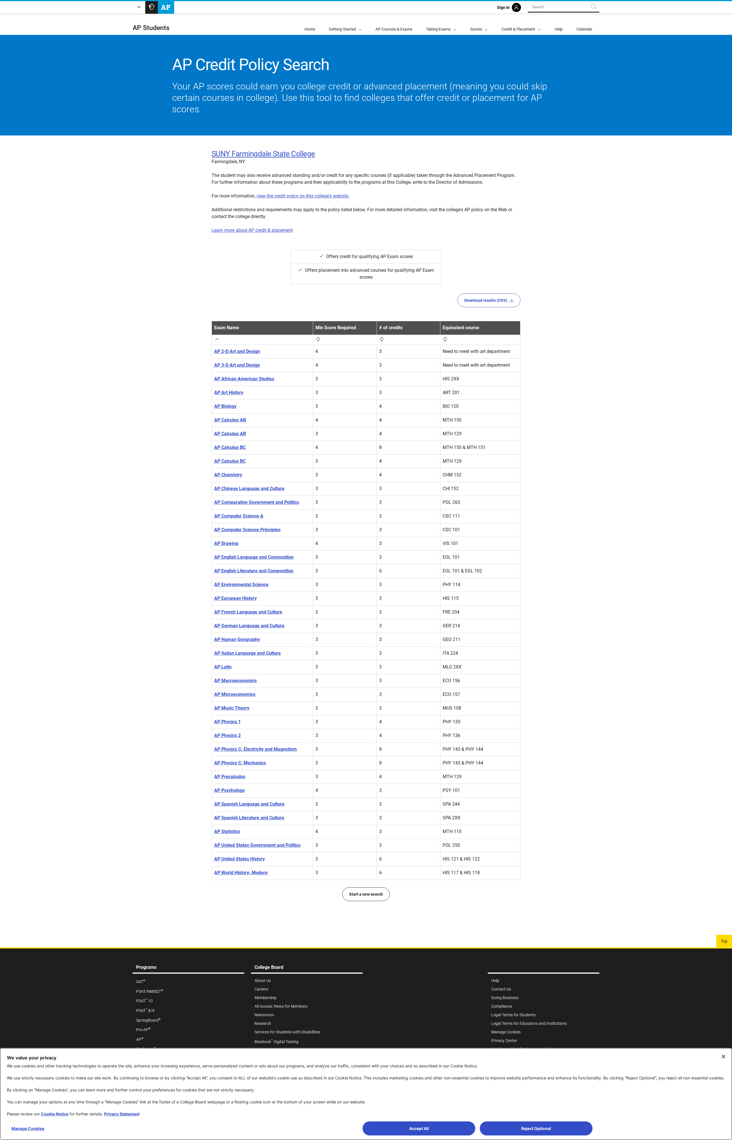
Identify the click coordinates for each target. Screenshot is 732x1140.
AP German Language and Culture (249, 625)
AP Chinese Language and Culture (249, 488)
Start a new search (366, 894)
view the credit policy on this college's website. (302, 196)
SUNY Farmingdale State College (263, 153)
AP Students (151, 28)
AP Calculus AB (230, 420)
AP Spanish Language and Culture (249, 804)
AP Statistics (227, 831)
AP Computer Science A (238, 516)
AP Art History (228, 392)
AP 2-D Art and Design (237, 351)
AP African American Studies (244, 379)
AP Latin (223, 667)
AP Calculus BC (230, 447)
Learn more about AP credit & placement (252, 230)
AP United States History (239, 859)
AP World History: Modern (241, 872)
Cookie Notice (54, 1113)
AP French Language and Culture (248, 612)
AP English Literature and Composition (253, 571)
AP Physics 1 (227, 721)
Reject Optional (536, 1128)
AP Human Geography (237, 639)
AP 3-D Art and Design (237, 365)
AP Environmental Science (241, 584)
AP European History (235, 598)
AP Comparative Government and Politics (256, 502)
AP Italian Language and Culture (247, 653)
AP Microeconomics (234, 694)
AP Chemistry (228, 475)
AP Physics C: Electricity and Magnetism (255, 749)
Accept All (419, 1128)
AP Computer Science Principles (247, 529)
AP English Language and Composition (254, 557)
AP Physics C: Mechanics (240, 763)
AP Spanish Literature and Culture (249, 817)
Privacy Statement (122, 1113)
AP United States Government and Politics (257, 845)
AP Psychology (229, 790)
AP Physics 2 (227, 735)
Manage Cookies (27, 1128)
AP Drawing (226, 543)
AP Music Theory (231, 708)
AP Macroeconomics (235, 680)
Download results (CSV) (485, 300)
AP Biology (225, 406)
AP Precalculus (229, 776)
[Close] (723, 1056)
